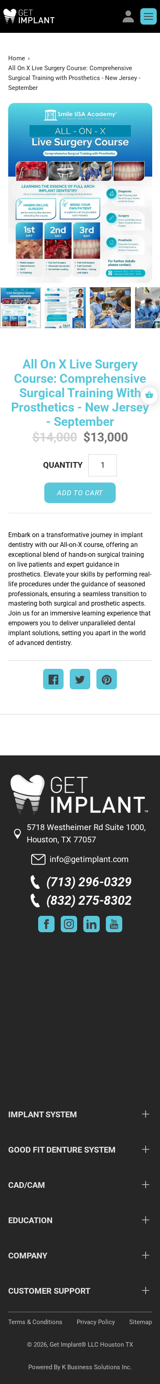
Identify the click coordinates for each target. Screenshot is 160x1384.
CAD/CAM (26, 1185)
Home (16, 58)
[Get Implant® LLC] (60, 16)
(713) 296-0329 (89, 882)
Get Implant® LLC (74, 1344)
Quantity (62, 465)
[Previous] (29, 193)
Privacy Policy (96, 1322)
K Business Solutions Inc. (97, 1367)
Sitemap (140, 1322)
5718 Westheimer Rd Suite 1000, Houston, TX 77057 (86, 833)
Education (30, 1220)
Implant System (42, 1114)
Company (27, 1255)
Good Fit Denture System (62, 1150)
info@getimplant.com (89, 859)
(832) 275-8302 (89, 900)
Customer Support (49, 1291)
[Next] (131, 193)
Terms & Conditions (35, 1322)
